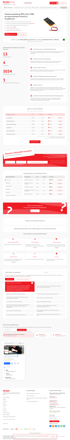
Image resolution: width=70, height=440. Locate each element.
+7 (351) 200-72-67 (28, 2)
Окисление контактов (28, 193)
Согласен (53, 436)
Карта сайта (5, 423)
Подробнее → (60, 179)
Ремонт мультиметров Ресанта (32, 401)
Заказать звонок (35, 210)
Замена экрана (9, 117)
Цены (22, 7)
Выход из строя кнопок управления (29, 183)
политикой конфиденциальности (18, 164)
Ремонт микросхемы (11, 130)
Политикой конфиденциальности (27, 331)
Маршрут (8, 363)
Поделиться (50, 426)
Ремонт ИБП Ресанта (30, 395)
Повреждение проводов (29, 186)
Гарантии (37, 7)
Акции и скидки (43, 7)
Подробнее (35, 247)
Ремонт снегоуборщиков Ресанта (33, 393)
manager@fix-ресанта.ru (54, 404)
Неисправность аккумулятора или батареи (30, 190)
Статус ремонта (63, 7)
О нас (26, 7)
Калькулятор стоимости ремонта (9, 416)
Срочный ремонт (17, 7)
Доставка (33, 7)
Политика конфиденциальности (35, 432)
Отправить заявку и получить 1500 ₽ (37, 162)
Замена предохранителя (11, 124)
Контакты (55, 7)
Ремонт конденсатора (11, 134)
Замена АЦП (9, 127)
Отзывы (29, 7)
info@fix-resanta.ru (53, 401)
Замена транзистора (11, 121)
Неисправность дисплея (29, 179)
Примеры (5, 401)
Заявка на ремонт (50, 7)
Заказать (60, 117)
